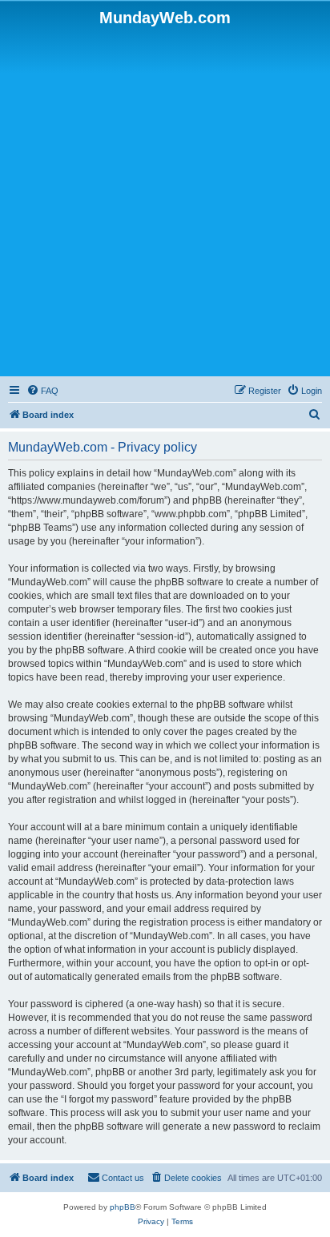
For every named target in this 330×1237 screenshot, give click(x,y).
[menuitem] (42, 390)
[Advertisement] (165, 200)
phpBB (122, 1207)
